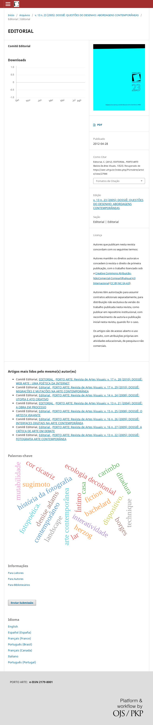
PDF (99, 124)
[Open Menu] (8, 4)
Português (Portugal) (22, 662)
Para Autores (15, 579)
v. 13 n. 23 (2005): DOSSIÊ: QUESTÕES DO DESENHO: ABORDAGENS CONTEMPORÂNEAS (87, 15)
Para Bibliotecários (19, 585)
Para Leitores (16, 573)
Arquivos (24, 15)
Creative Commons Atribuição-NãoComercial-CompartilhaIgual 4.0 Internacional (114, 278)
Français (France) (19, 638)
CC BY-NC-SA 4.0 (120, 283)
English (13, 626)
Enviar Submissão (22, 602)
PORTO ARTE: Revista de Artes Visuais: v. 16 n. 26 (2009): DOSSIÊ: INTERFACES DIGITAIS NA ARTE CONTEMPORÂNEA (77, 421)
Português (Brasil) (20, 644)
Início (11, 15)
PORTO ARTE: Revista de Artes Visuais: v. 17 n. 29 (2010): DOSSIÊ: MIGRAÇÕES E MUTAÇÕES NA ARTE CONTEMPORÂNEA (77, 389)
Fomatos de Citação (108, 181)
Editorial (45, 387)
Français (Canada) (20, 650)
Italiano (13, 656)
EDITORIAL (46, 379)
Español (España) (19, 632)
